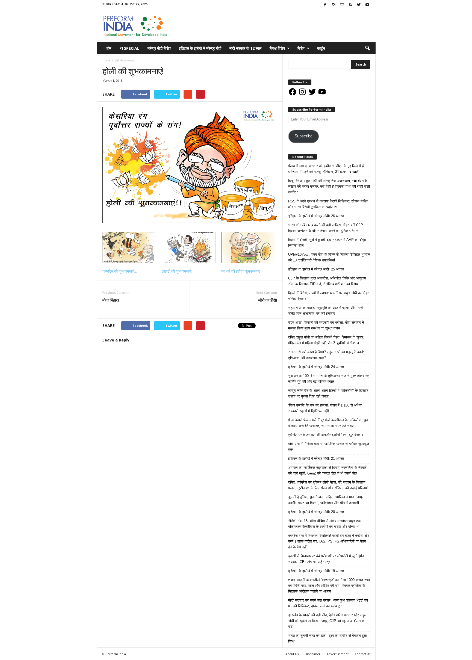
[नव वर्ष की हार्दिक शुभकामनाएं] (248, 247)
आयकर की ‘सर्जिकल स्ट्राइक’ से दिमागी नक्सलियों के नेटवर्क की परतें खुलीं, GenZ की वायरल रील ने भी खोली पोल (327, 470)
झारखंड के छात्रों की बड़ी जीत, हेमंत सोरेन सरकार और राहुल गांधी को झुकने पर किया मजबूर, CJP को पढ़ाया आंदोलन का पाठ (327, 621)
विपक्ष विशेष (277, 48)
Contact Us (362, 654)
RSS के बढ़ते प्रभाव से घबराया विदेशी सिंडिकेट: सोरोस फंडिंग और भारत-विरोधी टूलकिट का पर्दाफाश (328, 204)
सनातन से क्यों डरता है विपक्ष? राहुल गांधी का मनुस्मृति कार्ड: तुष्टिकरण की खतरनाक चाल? (326, 355)
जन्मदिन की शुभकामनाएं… (119, 271)
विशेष (301, 48)
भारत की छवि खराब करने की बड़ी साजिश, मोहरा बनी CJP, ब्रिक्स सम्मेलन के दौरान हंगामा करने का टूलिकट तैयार (326, 228)
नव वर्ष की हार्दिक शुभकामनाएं (240, 271)
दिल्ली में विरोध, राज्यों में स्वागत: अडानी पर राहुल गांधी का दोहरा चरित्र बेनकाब (329, 296)
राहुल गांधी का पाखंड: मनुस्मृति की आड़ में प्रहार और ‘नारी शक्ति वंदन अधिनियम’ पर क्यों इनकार (325, 311)
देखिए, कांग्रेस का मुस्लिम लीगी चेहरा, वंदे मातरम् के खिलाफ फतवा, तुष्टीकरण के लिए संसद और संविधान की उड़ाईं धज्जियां (328, 485)
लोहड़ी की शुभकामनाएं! (177, 271)
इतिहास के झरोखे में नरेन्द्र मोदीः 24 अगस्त (316, 367)
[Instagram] (333, 5)
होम (109, 48)
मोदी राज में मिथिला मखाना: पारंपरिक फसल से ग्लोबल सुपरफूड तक (328, 447)
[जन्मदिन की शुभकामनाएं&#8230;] (129, 247)
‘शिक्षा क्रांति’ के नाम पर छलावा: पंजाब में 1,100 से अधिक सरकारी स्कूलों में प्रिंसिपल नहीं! (325, 408)
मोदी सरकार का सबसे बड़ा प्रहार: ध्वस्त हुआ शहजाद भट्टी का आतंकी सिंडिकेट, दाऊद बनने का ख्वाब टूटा (328, 603)
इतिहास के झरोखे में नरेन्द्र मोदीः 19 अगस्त (316, 571)
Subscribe (303, 136)
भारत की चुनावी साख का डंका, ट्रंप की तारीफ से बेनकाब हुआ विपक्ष (327, 638)
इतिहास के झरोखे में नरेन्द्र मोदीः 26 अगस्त (316, 216)
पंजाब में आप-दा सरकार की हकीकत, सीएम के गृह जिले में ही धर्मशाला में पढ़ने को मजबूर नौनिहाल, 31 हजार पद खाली (326, 169)
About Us (292, 654)
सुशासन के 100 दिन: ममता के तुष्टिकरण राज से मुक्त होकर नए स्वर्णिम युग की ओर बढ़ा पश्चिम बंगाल (328, 379)
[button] (367, 48)
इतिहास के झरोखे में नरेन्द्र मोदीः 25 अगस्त (316, 269)
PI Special (129, 48)
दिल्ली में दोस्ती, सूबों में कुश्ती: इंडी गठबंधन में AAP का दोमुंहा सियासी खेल (327, 243)
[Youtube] (367, 5)
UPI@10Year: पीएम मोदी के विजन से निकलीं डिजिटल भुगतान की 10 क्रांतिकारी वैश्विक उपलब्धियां (329, 257)
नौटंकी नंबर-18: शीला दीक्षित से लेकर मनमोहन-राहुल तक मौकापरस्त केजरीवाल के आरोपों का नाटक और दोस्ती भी (324, 524)
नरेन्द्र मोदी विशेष (159, 48)
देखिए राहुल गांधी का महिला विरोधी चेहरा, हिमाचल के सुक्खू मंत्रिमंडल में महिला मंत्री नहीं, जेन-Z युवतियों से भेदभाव (325, 340)
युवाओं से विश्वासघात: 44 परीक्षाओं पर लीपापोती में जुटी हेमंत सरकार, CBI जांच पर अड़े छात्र (326, 559)
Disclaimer (312, 654)
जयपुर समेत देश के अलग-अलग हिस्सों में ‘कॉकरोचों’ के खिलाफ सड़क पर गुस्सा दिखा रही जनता (328, 393)
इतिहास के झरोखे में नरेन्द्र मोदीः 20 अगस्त (316, 512)
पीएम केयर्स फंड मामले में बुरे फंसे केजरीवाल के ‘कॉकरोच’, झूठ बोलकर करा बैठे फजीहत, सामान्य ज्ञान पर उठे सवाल (328, 423)
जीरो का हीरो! (267, 300)
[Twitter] (359, 5)
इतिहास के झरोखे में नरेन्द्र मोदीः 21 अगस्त (316, 458)
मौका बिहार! (110, 300)
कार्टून (321, 48)
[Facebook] (325, 5)
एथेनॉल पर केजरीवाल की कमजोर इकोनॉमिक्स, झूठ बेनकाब (325, 435)
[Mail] (342, 5)
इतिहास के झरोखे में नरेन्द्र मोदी (200, 48)
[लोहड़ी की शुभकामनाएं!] (189, 247)
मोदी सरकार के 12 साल (245, 48)
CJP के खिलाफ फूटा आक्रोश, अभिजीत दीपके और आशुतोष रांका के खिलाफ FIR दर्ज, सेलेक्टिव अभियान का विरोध (327, 281)
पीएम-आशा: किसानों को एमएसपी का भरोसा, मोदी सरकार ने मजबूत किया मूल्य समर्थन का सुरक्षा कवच (326, 325)
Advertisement (338, 654)
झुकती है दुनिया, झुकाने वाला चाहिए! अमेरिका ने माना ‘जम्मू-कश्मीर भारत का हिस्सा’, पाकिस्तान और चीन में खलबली (325, 500)
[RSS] (350, 5)
